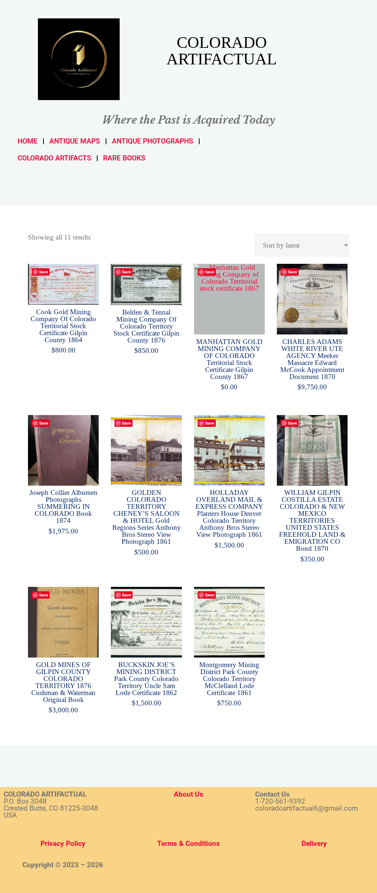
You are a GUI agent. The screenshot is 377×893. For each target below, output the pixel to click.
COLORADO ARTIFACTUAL (221, 50)
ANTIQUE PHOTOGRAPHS (152, 141)
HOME (28, 141)
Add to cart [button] (67, 282)
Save (43, 271)
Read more (229, 297)
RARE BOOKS (124, 158)
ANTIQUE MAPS (74, 141)
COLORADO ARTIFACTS (54, 158)
